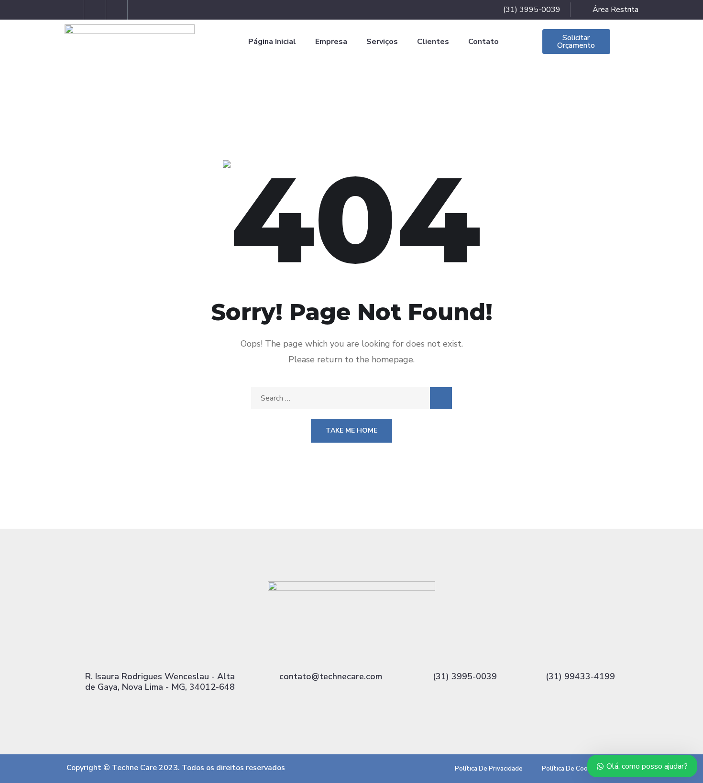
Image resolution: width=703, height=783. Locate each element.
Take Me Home (351, 430)
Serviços (382, 41)
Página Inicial (272, 41)
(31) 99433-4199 (580, 676)
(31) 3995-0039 (465, 676)
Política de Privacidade (489, 768)
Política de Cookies (571, 768)
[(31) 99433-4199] (581, 652)
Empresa (331, 41)
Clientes (433, 41)
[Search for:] (351, 398)
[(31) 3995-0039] (465, 652)
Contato (483, 41)
